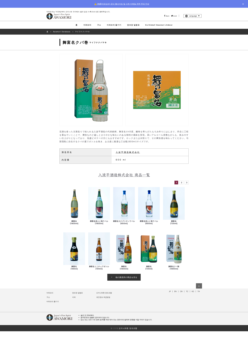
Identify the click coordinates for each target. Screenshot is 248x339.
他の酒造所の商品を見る (126, 277)
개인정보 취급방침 (103, 297)
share (167, 16)
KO (193, 291)
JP (170, 291)
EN (175, 291)
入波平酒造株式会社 (128, 152)
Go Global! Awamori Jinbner (159, 25)
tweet (175, 16)
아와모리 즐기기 (114, 25)
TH (198, 291)
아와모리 (87, 25)
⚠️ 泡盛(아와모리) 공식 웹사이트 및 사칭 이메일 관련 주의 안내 (121, 4)
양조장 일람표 (133, 25)
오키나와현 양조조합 (104, 293)
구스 (99, 25)
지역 (74, 297)
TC (187, 291)
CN (181, 291)
